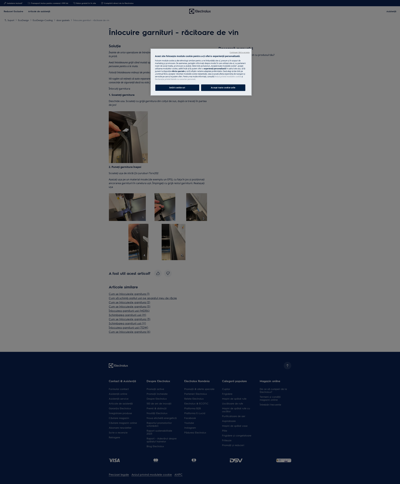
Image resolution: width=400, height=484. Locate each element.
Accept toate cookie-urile (223, 87)
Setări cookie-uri (177, 87)
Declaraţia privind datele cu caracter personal (175, 79)
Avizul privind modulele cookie (228, 76)
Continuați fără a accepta (240, 52)
